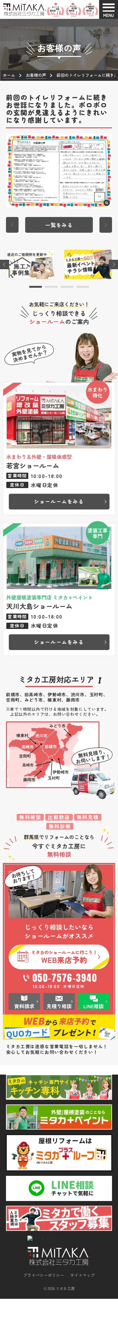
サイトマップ (82, 1275)
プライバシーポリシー (43, 1275)
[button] (35, 287)
